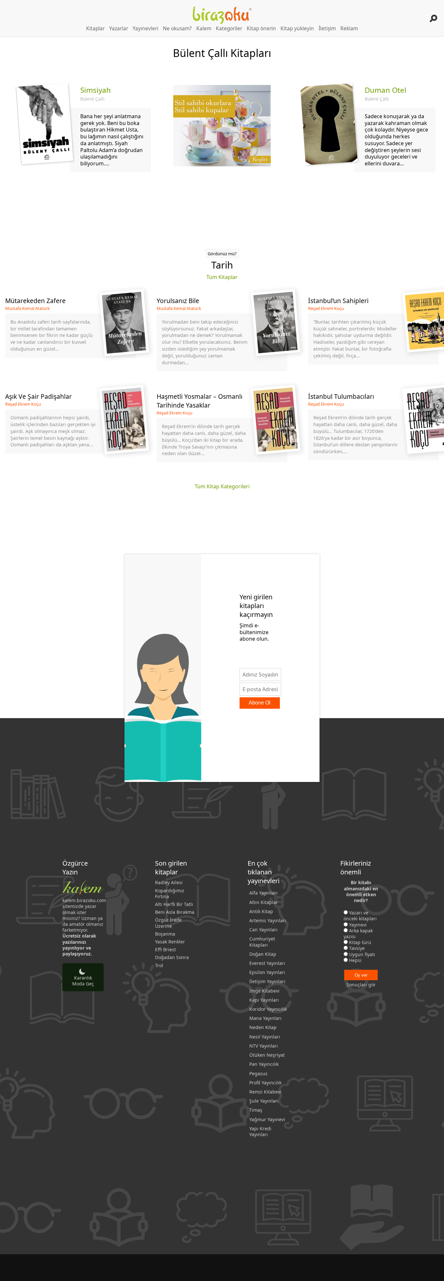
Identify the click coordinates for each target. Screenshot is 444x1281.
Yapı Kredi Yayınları (260, 1131)
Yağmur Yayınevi (267, 1119)
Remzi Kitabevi (265, 1092)
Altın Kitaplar (263, 902)
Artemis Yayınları (267, 920)
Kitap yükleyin (297, 28)
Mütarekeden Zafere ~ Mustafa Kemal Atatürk (70, 333)
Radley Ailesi (169, 882)
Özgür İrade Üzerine (168, 923)
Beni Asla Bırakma (174, 912)
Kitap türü (360, 942)
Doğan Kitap (262, 954)
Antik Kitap (261, 911)
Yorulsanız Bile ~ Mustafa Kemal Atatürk (222, 333)
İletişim (327, 28)
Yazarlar (118, 28)
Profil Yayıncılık (265, 1082)
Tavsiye (357, 948)
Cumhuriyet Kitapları (262, 942)
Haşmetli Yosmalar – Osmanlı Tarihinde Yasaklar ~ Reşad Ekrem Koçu (222, 427)
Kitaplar (95, 28)
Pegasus (258, 1073)
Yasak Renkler (170, 942)
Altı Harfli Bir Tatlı (174, 904)
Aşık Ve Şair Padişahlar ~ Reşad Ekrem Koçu (70, 427)
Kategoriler (229, 28)
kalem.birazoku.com (84, 900)
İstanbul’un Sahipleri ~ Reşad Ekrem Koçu (373, 333)
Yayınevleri (145, 28)
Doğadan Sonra (172, 957)
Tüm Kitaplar (222, 277)
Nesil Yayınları (264, 1037)
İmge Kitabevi (264, 991)
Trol (159, 965)
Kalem (203, 28)
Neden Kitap (263, 1027)
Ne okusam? (177, 28)
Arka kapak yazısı (358, 933)
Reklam (349, 28)
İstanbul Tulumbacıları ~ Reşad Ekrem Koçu (373, 427)
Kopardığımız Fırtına (169, 893)
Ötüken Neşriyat (267, 1055)
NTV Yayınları (263, 1046)
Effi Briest (165, 950)
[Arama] (433, 18)
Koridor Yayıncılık (268, 1009)
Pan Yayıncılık (264, 1064)
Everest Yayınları (267, 963)
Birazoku (222, 15)
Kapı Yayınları (264, 1000)
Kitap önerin (261, 28)
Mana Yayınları (265, 1018)
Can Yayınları (263, 929)
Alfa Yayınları (263, 893)
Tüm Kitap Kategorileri (222, 486)
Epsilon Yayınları (267, 972)
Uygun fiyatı (362, 954)
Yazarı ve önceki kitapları (360, 916)
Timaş (255, 1110)
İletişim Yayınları (267, 981)
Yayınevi (358, 925)
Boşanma (165, 934)
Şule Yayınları (264, 1101)
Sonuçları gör (361, 985)
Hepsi (355, 960)
